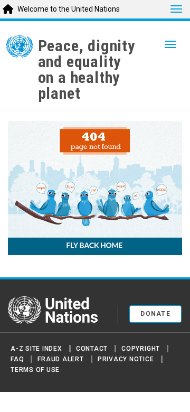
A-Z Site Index (36, 348)
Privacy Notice (126, 359)
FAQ (17, 359)
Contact (92, 348)
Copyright (140, 348)
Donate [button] (155, 313)
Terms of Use (35, 369)
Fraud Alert (60, 359)
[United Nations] (19, 48)
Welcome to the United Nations (68, 9)
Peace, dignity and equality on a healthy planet (86, 69)
